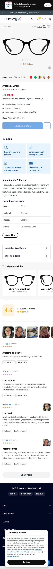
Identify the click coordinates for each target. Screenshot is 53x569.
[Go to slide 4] (27, 59)
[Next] (50, 12)
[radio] (3, 89)
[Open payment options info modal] (41, 99)
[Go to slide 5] (29, 59)
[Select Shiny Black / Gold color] (40, 77)
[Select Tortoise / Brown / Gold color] (49, 77)
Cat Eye (24, 220)
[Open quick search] (32, 19)
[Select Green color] (35, 77)
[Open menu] (3, 19)
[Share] (49, 67)
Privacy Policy (23, 552)
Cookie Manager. (13, 556)
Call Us (13, 494)
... (2, 26)
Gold (34, 227)
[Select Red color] (31, 77)
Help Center (26, 494)
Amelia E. (8, 26)
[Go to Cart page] (50, 19)
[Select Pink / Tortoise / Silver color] (44, 77)
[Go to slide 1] (22, 59)
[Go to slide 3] (25, 59)
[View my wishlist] (44, 19)
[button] (26, 12)
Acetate (24, 213)
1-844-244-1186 (33, 488)
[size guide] (23, 118)
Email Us (39, 494)
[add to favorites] (47, 125)
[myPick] (48, 26)
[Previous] (2, 12)
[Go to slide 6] (30, 59)
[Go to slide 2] (23, 59)
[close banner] (1, 5)
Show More (42, 458)
